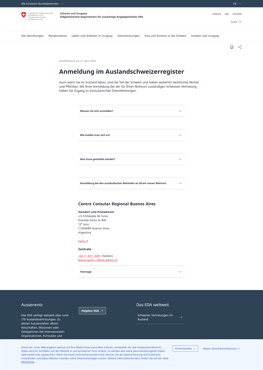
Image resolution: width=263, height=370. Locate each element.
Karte (81, 241)
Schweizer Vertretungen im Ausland (155, 317)
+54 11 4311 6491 (89, 256)
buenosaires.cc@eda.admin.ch (97, 260)
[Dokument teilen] (240, 47)
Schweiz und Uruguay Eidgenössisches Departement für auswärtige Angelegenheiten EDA (101, 15)
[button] (32, 36)
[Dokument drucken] (232, 46)
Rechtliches (27, 362)
